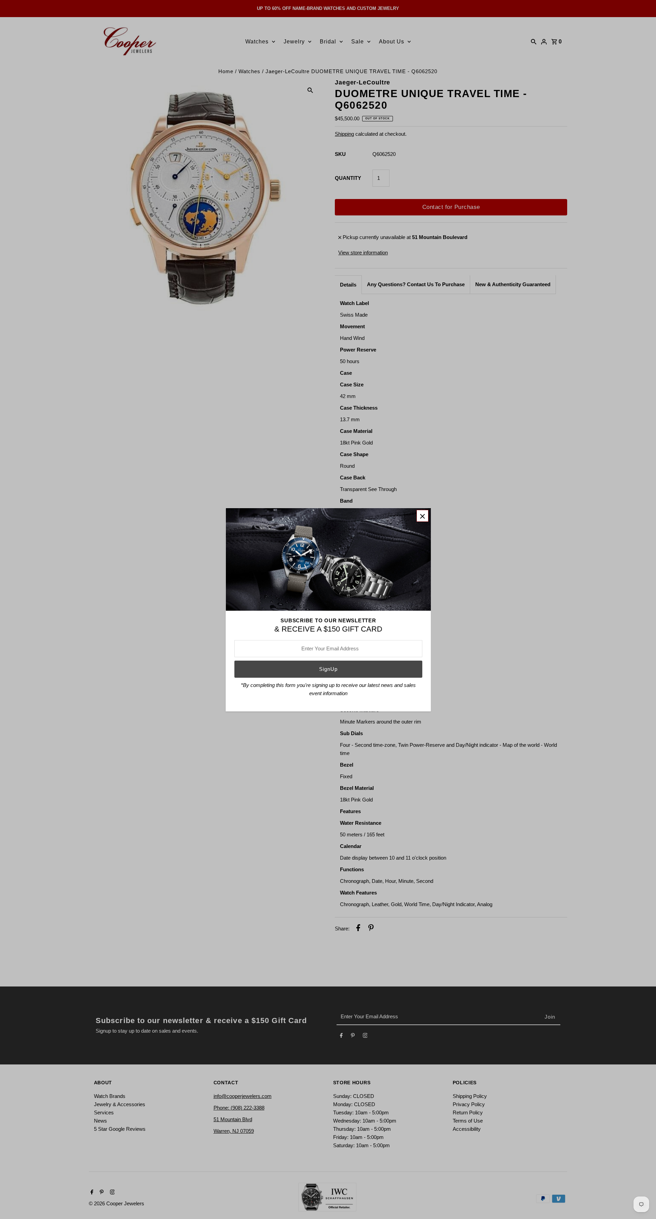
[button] (422, 516)
